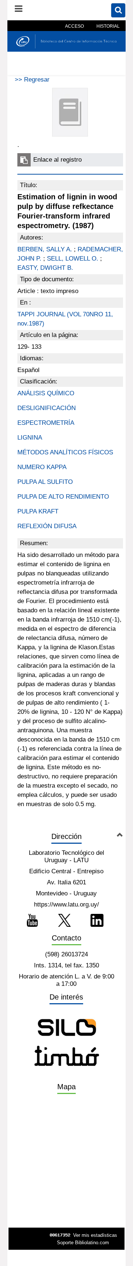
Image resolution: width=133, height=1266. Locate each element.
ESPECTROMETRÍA (45, 422)
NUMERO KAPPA (41, 467)
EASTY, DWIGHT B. (45, 267)
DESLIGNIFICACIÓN (46, 408)
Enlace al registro (57, 159)
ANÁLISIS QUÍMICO (45, 393)
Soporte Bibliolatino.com (83, 1242)
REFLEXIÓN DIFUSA (46, 526)
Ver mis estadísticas (95, 1235)
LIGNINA (29, 437)
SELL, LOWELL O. (72, 258)
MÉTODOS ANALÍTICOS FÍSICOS (65, 452)
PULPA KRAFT (37, 511)
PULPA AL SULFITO (45, 481)
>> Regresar (32, 79)
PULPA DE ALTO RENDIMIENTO (63, 496)
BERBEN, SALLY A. (44, 249)
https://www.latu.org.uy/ (66, 904)
